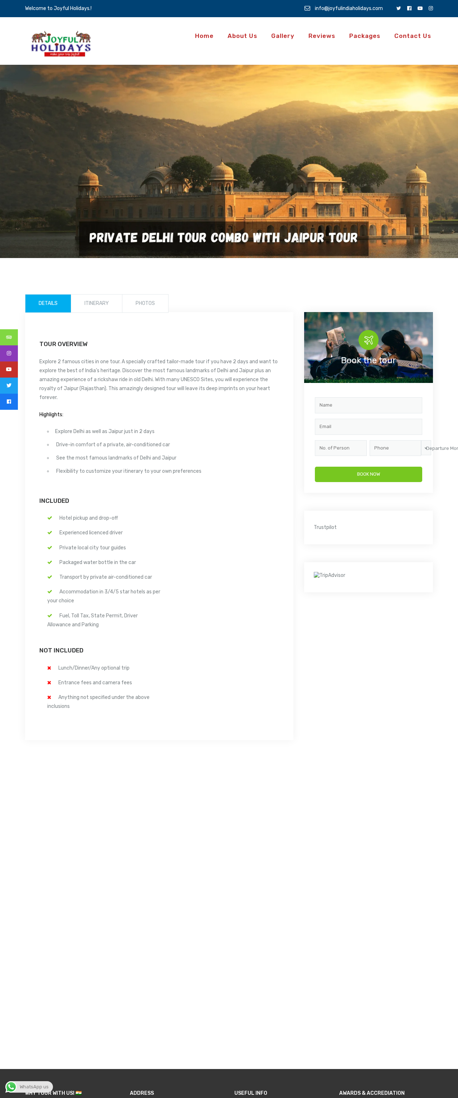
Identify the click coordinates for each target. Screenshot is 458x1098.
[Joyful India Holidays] (61, 44)
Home (204, 35)
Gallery (282, 35)
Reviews (321, 35)
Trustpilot (325, 527)
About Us (242, 35)
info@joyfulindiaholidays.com (348, 8)
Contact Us (412, 35)
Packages (364, 35)
